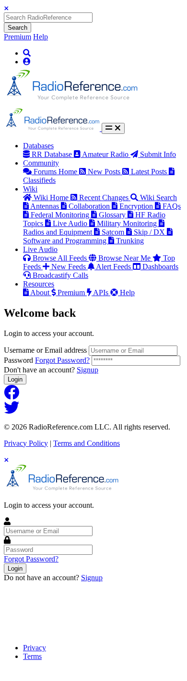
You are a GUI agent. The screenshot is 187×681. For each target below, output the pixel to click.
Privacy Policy (26, 443)
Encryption (137, 206)
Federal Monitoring (61, 215)
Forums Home (56, 171)
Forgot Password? (62, 360)
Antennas (45, 206)
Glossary (113, 215)
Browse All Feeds (61, 258)
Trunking (130, 241)
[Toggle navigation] (113, 128)
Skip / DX (150, 232)
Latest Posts (150, 171)
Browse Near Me (125, 258)
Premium (17, 37)
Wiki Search (158, 197)
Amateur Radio (106, 154)
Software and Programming (65, 241)
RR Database (53, 154)
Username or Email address (45, 350)
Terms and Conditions (86, 443)
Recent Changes (104, 197)
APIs (101, 292)
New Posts (105, 171)
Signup (87, 370)
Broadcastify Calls (60, 275)
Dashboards (160, 267)
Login (15, 379)
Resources (38, 284)
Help (40, 37)
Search (17, 27)
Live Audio (71, 223)
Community (41, 163)
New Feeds (69, 267)
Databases (38, 146)
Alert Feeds (114, 267)
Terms (32, 656)
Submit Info (158, 154)
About (40, 292)
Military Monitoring (128, 223)
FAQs (172, 206)
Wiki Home (52, 197)
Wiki (30, 189)
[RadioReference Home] (71, 103)
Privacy (34, 648)
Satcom (114, 232)
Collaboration (90, 206)
